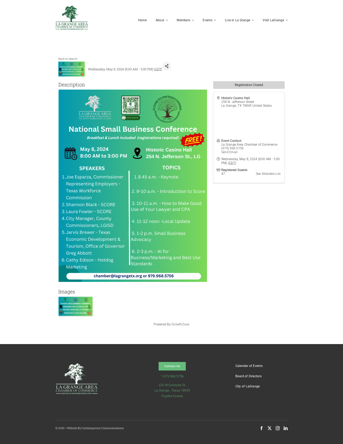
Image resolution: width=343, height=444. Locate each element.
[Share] (166, 66)
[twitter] (270, 428)
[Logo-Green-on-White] (71, 7)
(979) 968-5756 (232, 148)
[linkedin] (286, 428)
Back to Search (67, 59)
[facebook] (262, 428)
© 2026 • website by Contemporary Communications (89, 428)
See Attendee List (268, 174)
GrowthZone (180, 324)
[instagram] (278, 428)
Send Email (229, 152)
